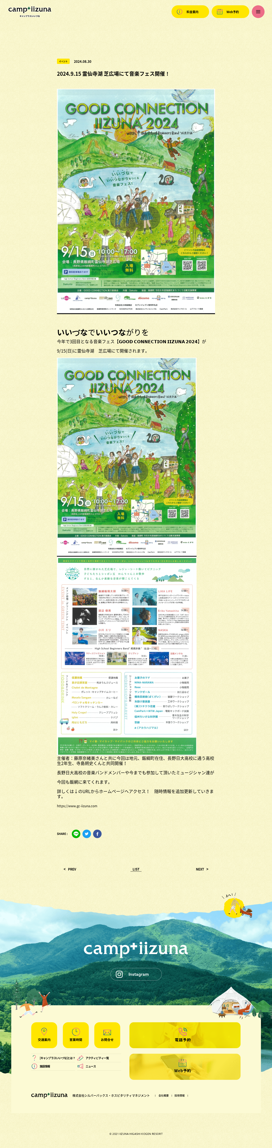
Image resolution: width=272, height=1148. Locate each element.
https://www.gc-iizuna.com (77, 805)
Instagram (139, 974)
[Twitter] (86, 834)
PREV (72, 869)
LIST (136, 869)
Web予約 (233, 12)
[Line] (76, 834)
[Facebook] (97, 834)
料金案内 (192, 12)
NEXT (200, 869)
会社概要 (164, 1095)
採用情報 (179, 1095)
